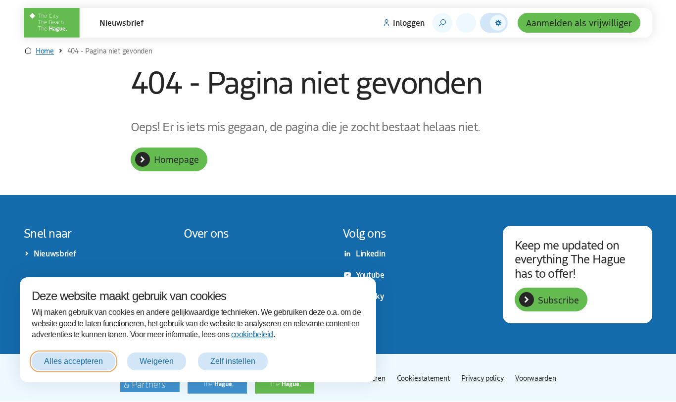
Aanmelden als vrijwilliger (579, 22)
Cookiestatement (423, 378)
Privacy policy (482, 378)
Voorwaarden (535, 378)
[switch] (494, 23)
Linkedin (370, 253)
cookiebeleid (252, 334)
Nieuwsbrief (121, 23)
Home (45, 50)
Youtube (370, 275)
